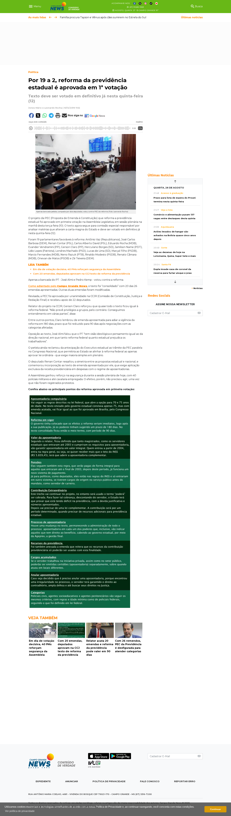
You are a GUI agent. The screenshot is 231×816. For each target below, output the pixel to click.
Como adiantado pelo (57, 286)
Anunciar (71, 781)
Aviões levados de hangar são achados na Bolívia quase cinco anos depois (175, 235)
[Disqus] (85, 701)
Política (33, 72)
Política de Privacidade (109, 781)
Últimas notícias (192, 17)
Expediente (43, 781)
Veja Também (43, 618)
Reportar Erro (184, 781)
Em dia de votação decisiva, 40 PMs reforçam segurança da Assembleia (77, 269)
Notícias (197, 288)
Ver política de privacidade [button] (20, 811)
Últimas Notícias (161, 175)
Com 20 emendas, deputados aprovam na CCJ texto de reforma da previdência (81, 273)
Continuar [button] (215, 809)
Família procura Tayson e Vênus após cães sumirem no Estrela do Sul (103, 17)
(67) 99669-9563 (136, 7)
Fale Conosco (150, 781)
